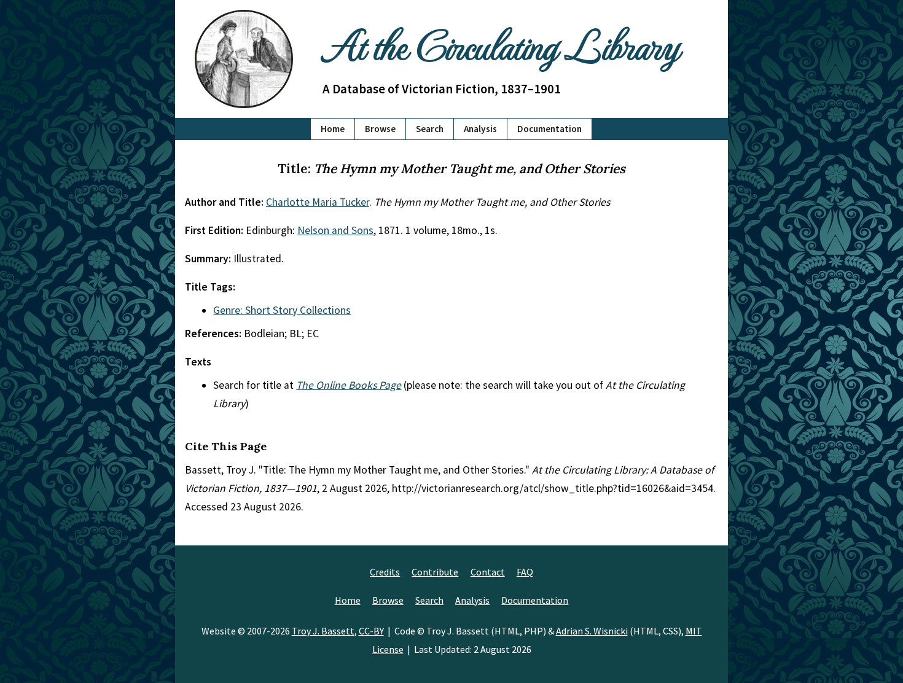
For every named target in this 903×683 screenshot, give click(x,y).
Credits (385, 572)
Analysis (480, 129)
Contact (488, 572)
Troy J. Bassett (323, 631)
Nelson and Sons (335, 230)
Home (333, 129)
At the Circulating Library (500, 44)
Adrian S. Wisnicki (592, 631)
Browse (380, 129)
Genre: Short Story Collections (282, 310)
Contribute (435, 572)
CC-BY (371, 631)
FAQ (525, 572)
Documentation (549, 129)
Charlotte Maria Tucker (317, 202)
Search (430, 129)
